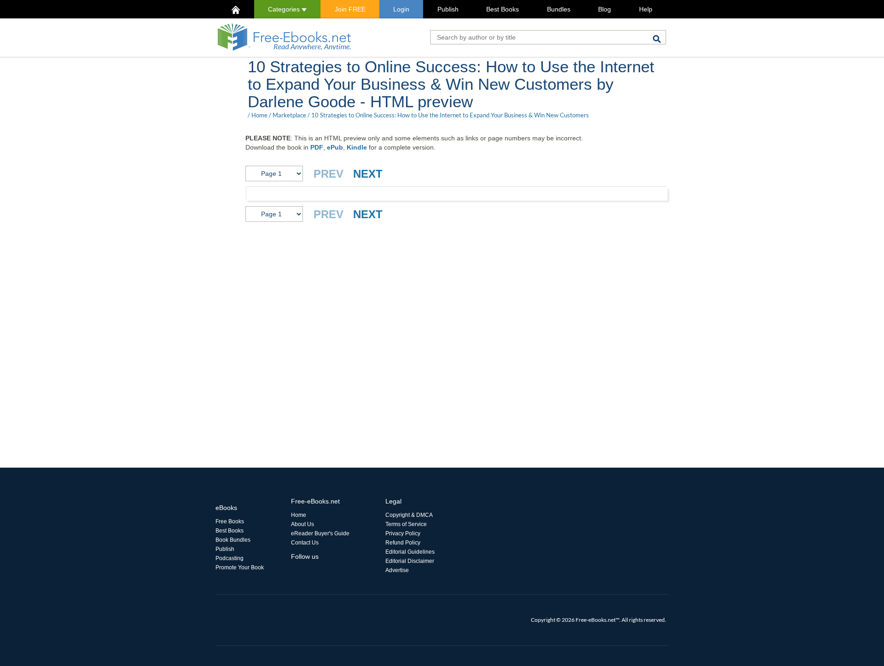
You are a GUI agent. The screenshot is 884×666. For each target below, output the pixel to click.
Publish (448, 9)
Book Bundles (232, 540)
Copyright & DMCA (409, 515)
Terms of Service (406, 524)
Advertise (397, 570)
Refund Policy (402, 542)
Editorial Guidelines (410, 552)
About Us (302, 524)
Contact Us (305, 542)
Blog (604, 9)
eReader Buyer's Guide (320, 533)
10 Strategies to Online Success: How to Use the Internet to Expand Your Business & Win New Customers (450, 115)
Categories (285, 9)
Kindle (357, 147)
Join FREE (350, 9)
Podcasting (229, 558)
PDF (316, 147)
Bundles (558, 9)
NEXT (368, 174)
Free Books (229, 521)
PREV (328, 174)
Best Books (502, 9)
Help (645, 9)
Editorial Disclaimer (409, 561)
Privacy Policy (402, 533)
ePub (335, 147)
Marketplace (289, 115)
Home (259, 115)
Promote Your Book (239, 567)
